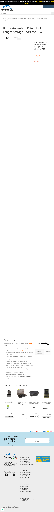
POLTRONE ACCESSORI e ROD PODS (27, 495)
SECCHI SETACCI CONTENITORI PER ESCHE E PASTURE (28, 499)
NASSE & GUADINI (26, 484)
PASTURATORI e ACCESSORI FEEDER (26, 462)
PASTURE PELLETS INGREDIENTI (26, 489)
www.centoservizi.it (15, 507)
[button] (47, 7)
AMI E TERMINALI (26, 467)
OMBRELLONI (25, 486)
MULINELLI (24, 482)
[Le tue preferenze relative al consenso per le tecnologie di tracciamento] (2, 509)
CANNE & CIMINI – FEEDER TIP (26, 475)
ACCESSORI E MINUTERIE (28, 464)
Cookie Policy (11, 506)
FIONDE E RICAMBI (26, 472)
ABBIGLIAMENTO (26, 459)
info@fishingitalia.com (9, 465)
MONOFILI (24, 480)
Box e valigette (27, 18)
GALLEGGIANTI (25, 477)
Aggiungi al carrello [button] (9, 416)
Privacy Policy (5, 506)
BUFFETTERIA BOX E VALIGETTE (15, 18)
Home (6, 18)
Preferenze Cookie (18, 506)
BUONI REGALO (25, 457)
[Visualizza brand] (5, 40)
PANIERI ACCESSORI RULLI (26, 492)
